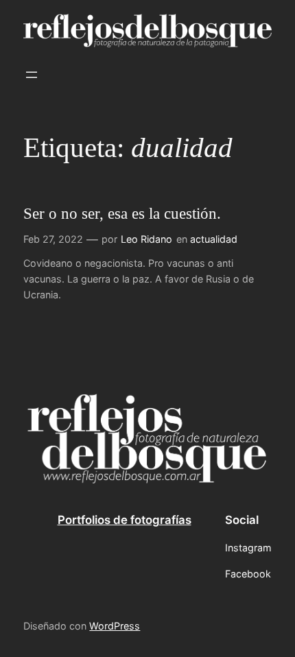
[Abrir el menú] (31, 75)
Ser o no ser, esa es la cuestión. (122, 213)
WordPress (114, 626)
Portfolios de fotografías (124, 520)
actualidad (213, 239)
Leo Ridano (146, 239)
